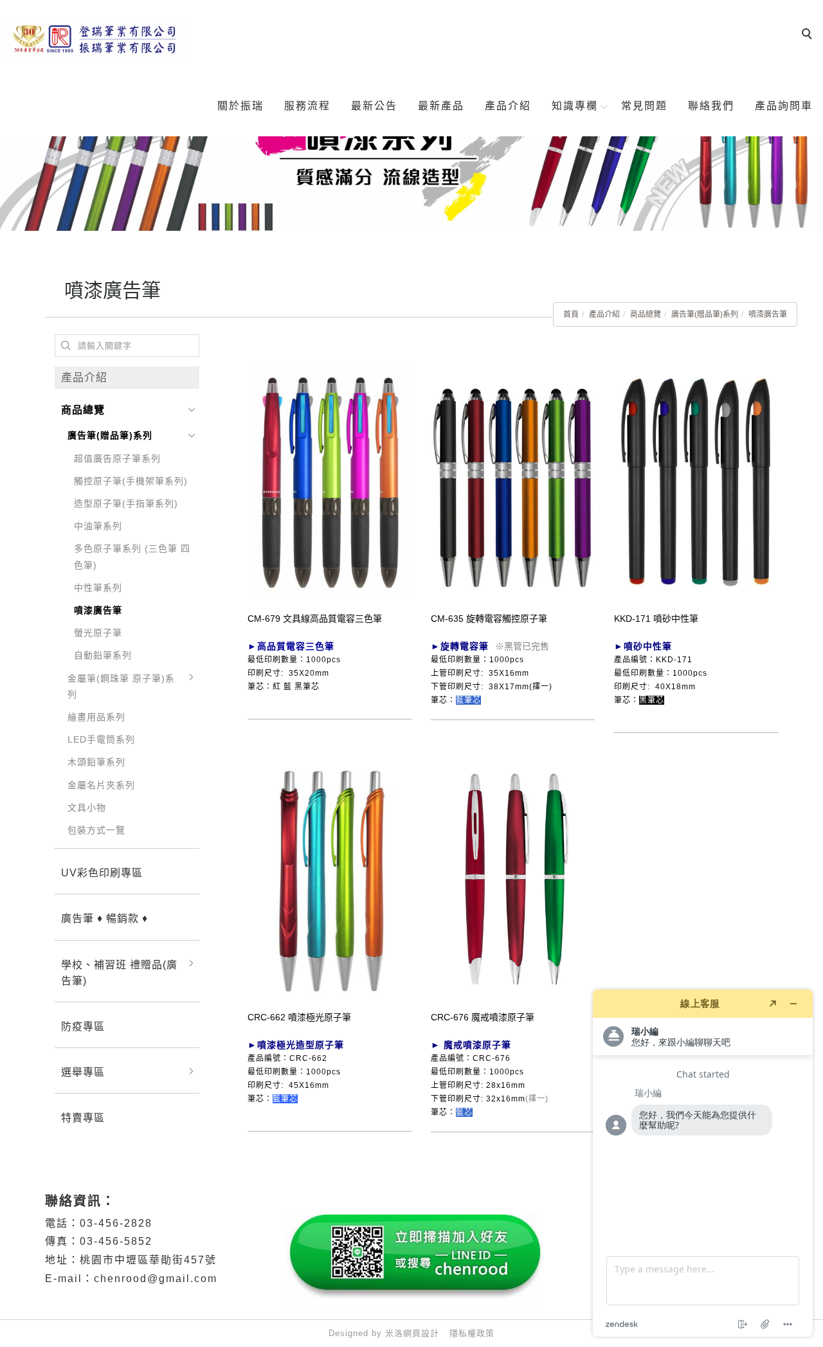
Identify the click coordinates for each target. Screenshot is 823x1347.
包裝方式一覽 (96, 830)
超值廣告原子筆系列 (117, 458)
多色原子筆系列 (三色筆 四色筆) (132, 556)
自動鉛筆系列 (103, 655)
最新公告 (374, 105)
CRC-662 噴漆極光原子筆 (299, 1017)
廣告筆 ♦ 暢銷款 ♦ (104, 918)
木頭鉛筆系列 (96, 762)
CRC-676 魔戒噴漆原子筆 (482, 1017)
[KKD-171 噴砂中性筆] (696, 481)
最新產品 (441, 105)
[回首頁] (96, 39)
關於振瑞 (240, 105)
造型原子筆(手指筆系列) (126, 503)
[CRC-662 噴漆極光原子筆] (330, 879)
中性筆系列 (98, 588)
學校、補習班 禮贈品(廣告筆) (119, 972)
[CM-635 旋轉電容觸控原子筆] (513, 481)
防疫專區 (83, 1026)
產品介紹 (508, 105)
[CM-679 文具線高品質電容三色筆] (330, 481)
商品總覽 (645, 314)
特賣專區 (83, 1117)
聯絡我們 (711, 105)
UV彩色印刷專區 (102, 872)
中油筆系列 (98, 526)
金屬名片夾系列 (101, 785)
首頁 (571, 314)
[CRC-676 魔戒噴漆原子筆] (513, 878)
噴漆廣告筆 (767, 314)
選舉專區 (83, 1072)
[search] (809, 35)
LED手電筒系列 (101, 739)
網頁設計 (421, 1333)
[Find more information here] (703, 1163)
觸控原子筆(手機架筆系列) (131, 481)
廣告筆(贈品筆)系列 (704, 314)
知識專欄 (575, 105)
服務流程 (307, 105)
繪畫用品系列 (96, 717)
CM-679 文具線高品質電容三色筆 (315, 618)
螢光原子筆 (98, 633)
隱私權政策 (471, 1333)
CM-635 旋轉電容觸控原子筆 (489, 618)
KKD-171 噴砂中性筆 (656, 618)
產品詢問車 (784, 105)
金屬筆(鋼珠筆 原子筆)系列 (121, 686)
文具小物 (87, 807)
